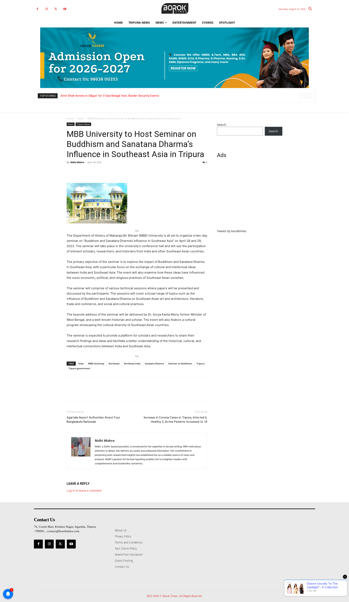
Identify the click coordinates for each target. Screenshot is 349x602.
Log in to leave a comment (84, 490)
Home (70, 118)
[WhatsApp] (99, 171)
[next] (308, 95)
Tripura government (79, 368)
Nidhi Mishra (77, 162)
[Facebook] (37, 9)
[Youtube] (64, 9)
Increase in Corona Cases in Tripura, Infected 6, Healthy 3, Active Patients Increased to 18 (175, 420)
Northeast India (132, 363)
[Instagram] (46, 9)
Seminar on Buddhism (180, 363)
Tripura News (83, 124)
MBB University (96, 363)
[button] (310, 9)
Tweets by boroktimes (231, 231)
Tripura (200, 363)
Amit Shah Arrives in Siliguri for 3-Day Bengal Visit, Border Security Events (110, 96)
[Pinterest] (89, 171)
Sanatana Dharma (154, 363)
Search (221, 125)
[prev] (302, 95)
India (81, 363)
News (80, 118)
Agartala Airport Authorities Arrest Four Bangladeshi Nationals (93, 420)
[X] (55, 9)
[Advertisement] (249, 196)
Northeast (114, 363)
